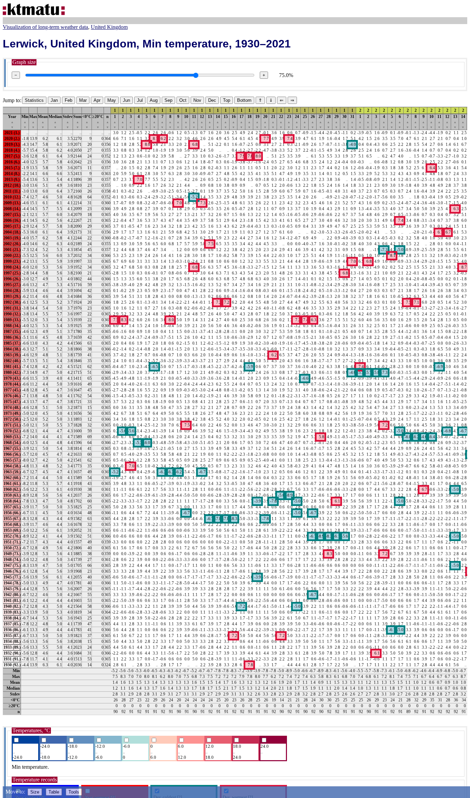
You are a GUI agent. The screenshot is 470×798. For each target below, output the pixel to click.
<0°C (87, 121)
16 (234, 121)
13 (210, 121)
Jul (140, 100)
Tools (73, 792)
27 (321, 121)
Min (25, 121)
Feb (68, 100)
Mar (83, 100)
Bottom (244, 100)
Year (12, 121)
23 (289, 121)
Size (34, 792)
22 (281, 121)
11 (194, 121)
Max (33, 121)
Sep (168, 100)
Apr (97, 100)
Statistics (34, 100)
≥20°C (98, 121)
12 (202, 121)
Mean (43, 121)
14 (218, 121)
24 (297, 121)
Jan (54, 100)
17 (241, 121)
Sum (77, 121)
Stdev (68, 121)
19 (257, 121)
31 (352, 121)
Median (55, 121)
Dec (212, 100)
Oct (182, 100)
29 (336, 121)
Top (226, 100)
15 (226, 121)
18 (249, 121)
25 (305, 121)
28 (329, 121)
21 (273, 121)
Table (54, 792)
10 (186, 121)
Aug (154, 100)
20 (265, 121)
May (111, 100)
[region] (235, 411)
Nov (197, 100)
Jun (126, 100)
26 (313, 121)
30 (344, 121)
